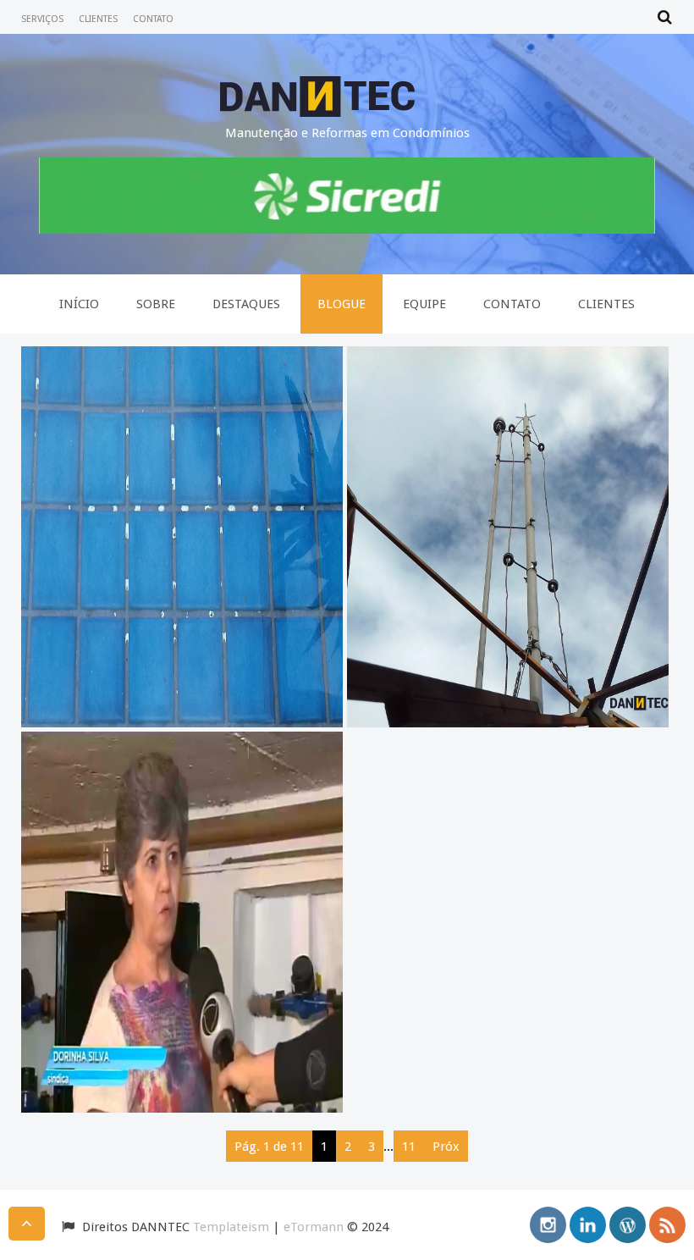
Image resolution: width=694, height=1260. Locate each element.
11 (409, 1146)
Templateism (231, 1227)
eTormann (314, 1227)
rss (667, 1225)
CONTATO (153, 19)
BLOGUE (341, 304)
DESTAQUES (246, 304)
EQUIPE (424, 304)
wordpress (627, 1225)
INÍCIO (79, 304)
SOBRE (155, 304)
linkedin (588, 1225)
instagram (548, 1225)
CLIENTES (98, 19)
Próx (446, 1146)
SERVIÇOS (42, 19)
